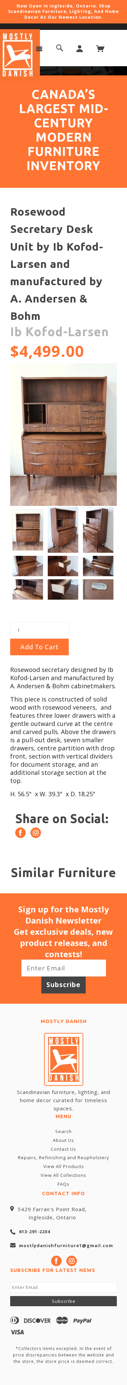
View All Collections (63, 1175)
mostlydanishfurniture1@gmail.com (66, 1245)
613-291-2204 (34, 1231)
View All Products (63, 1166)
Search (63, 1131)
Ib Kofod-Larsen (59, 332)
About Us (63, 1140)
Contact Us (63, 1149)
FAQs (63, 1184)
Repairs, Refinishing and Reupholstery (63, 1157)
